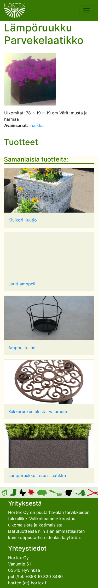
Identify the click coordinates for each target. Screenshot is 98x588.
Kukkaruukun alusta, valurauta (37, 411)
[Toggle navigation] (86, 10)
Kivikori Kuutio (22, 220)
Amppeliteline (21, 347)
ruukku (37, 125)
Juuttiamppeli (21, 283)
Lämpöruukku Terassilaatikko (37, 475)
